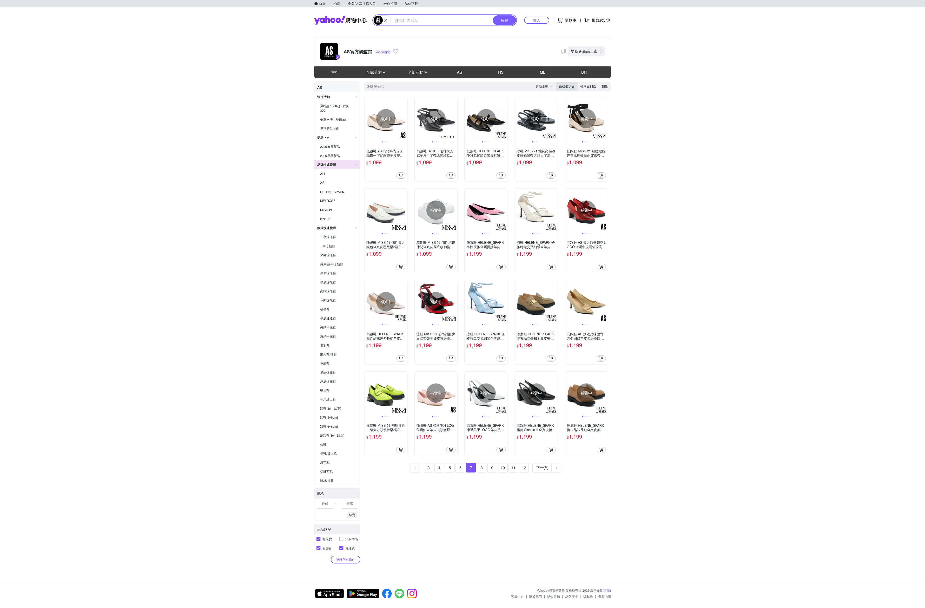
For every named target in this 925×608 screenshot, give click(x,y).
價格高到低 (588, 86)
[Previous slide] (367, 119)
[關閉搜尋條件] (386, 20)
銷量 (605, 86)
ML (542, 72)
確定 (352, 514)
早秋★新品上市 (584, 51)
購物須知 (553, 596)
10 (503, 467)
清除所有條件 (345, 559)
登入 (536, 20)
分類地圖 (604, 596)
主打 (335, 72)
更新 (607, 590)
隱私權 (588, 596)
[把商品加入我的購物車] (400, 175)
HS (501, 72)
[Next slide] (404, 119)
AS (459, 72)
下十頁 (542, 467)
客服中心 (517, 596)
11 (513, 467)
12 (524, 467)
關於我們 (535, 596)
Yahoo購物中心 (340, 20)
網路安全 (571, 596)
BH (584, 72)
